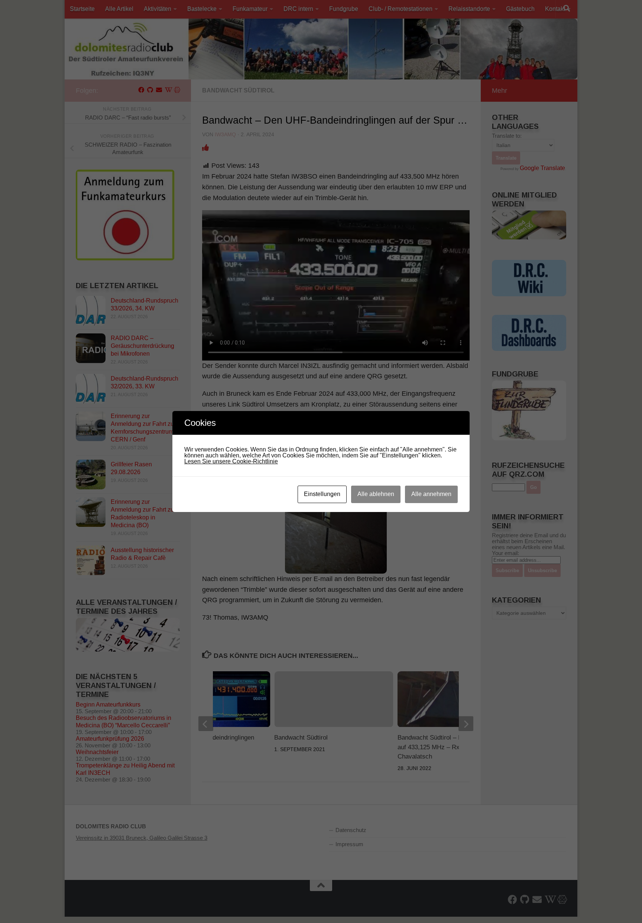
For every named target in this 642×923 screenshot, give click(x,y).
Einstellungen (322, 494)
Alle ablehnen (375, 494)
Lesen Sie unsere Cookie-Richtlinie (231, 461)
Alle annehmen (431, 494)
